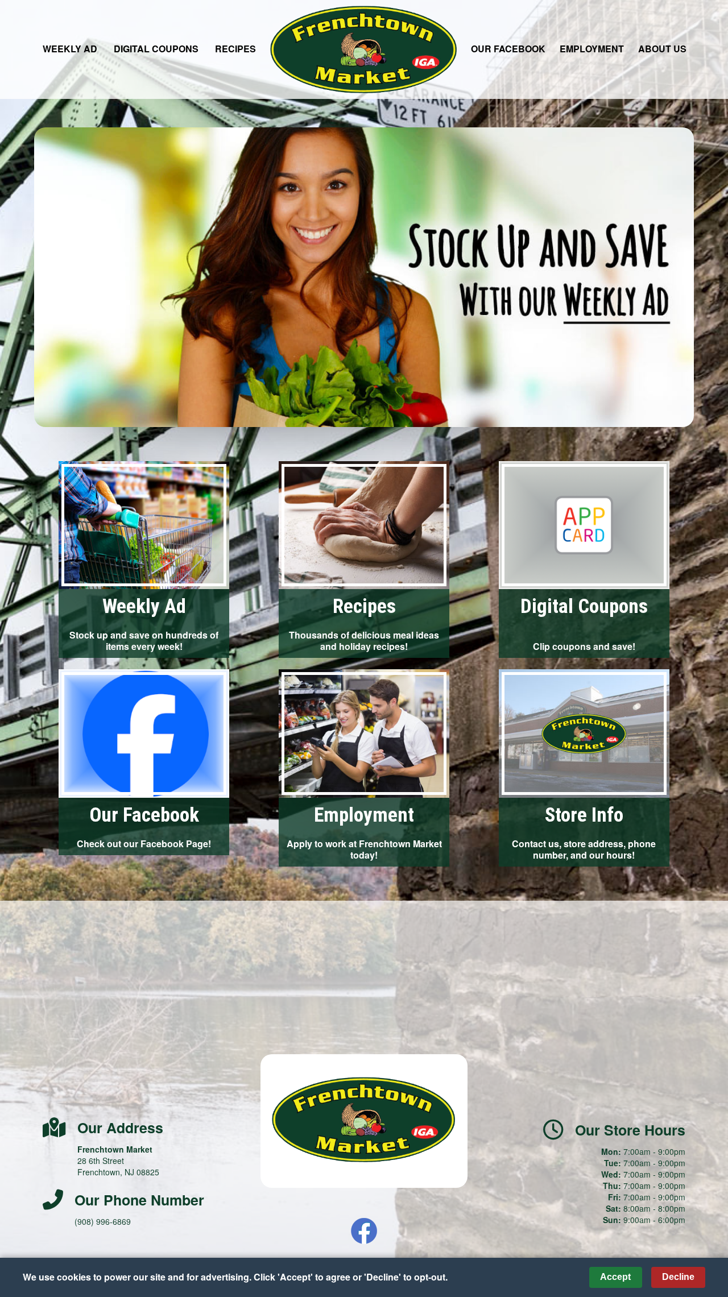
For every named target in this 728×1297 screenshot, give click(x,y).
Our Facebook (508, 48)
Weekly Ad (70, 48)
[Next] (681, 277)
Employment (592, 48)
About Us (662, 48)
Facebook (364, 1231)
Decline (678, 1277)
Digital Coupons (156, 48)
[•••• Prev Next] (364, 277)
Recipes (235, 48)
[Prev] (46, 277)
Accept (615, 1277)
